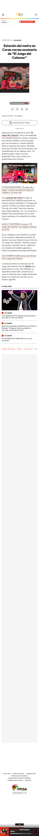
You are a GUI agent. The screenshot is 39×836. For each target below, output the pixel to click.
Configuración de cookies (15, 780)
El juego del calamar (8, 349)
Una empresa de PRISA (19, 787)
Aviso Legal (6, 773)
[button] (2, 95)
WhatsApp (22, 109)
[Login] (36, 15)
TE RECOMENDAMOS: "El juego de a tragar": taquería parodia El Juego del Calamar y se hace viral (18, 190)
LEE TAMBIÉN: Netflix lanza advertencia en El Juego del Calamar (19, 257)
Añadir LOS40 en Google (21, 123)
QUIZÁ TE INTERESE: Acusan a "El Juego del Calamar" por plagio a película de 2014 (19, 227)
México (4, 22)
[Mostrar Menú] (3, 14)
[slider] (19, 827)
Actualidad (17, 40)
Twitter (17, 109)
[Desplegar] (19, 824)
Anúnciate (28, 780)
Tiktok (8, 753)
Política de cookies (18, 773)
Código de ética (31, 773)
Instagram (17, 753)
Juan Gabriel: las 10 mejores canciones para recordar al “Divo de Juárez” (18, 317)
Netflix (19, 349)
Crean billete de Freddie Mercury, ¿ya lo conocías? (17, 339)
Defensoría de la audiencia (19, 776)
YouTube (13, 753)
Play (36, 831)
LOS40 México (19, 14)
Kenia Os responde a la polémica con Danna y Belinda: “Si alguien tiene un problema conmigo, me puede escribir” (19, 328)
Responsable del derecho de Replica (19, 778)
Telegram (27, 109)
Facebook (12, 109)
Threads (30, 753)
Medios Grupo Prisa (19, 793)
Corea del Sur (28, 349)
